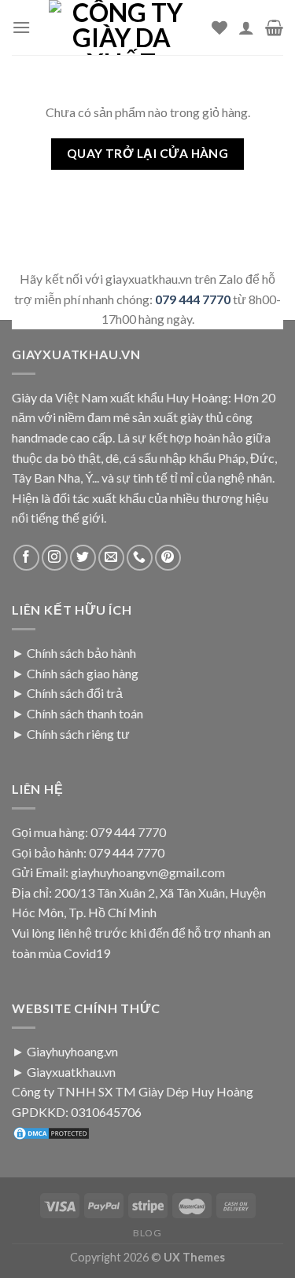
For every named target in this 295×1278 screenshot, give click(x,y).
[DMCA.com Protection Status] (51, 1132)
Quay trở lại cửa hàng (148, 153)
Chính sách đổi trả (75, 692)
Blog (147, 1233)
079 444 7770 (192, 299)
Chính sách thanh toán (85, 713)
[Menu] (21, 27)
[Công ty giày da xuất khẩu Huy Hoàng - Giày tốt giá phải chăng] (121, 27)
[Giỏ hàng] (274, 27)
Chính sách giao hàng (82, 673)
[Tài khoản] (246, 27)
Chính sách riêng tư (78, 733)
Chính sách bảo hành (81, 652)
